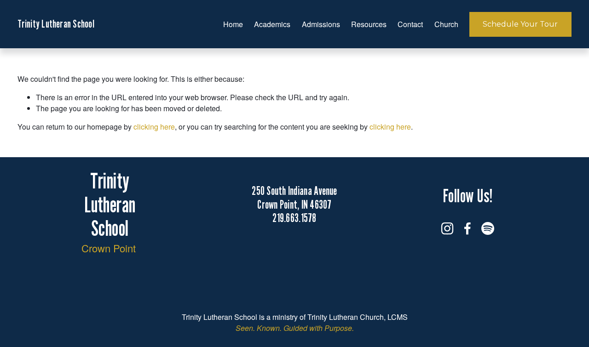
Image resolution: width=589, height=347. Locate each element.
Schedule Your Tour (520, 24)
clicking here (154, 126)
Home (233, 24)
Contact (410, 24)
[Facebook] (467, 228)
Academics (272, 24)
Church (446, 24)
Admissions (321, 24)
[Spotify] (487, 228)
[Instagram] (447, 228)
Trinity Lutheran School (55, 23)
